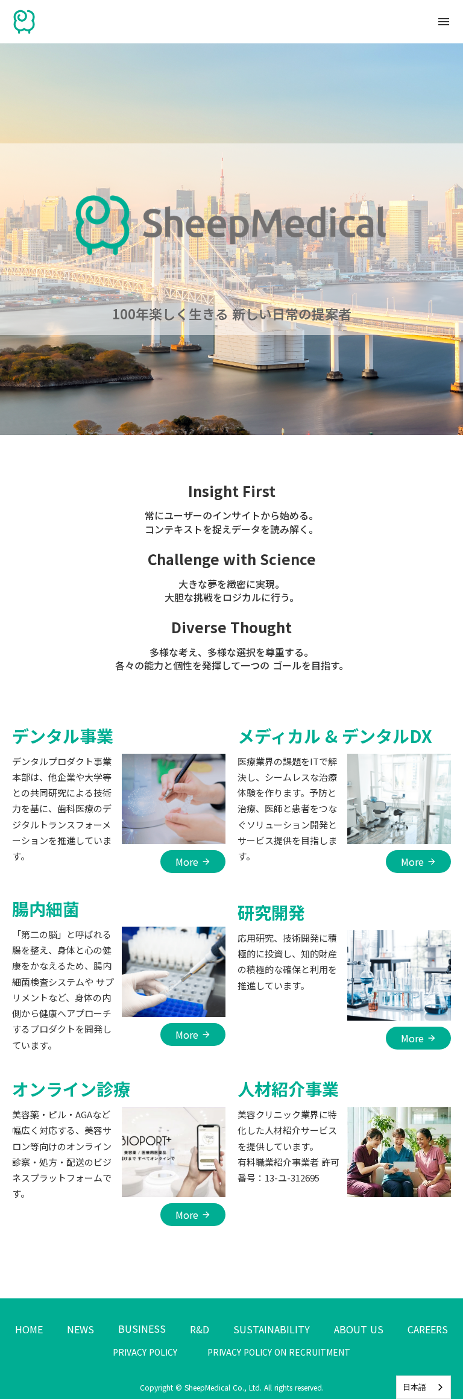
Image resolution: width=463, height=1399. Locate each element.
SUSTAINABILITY (271, 1329)
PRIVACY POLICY (145, 1352)
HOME (29, 1329)
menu (443, 21)
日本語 (414, 1387)
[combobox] (423, 1387)
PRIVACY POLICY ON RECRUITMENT (278, 1352)
